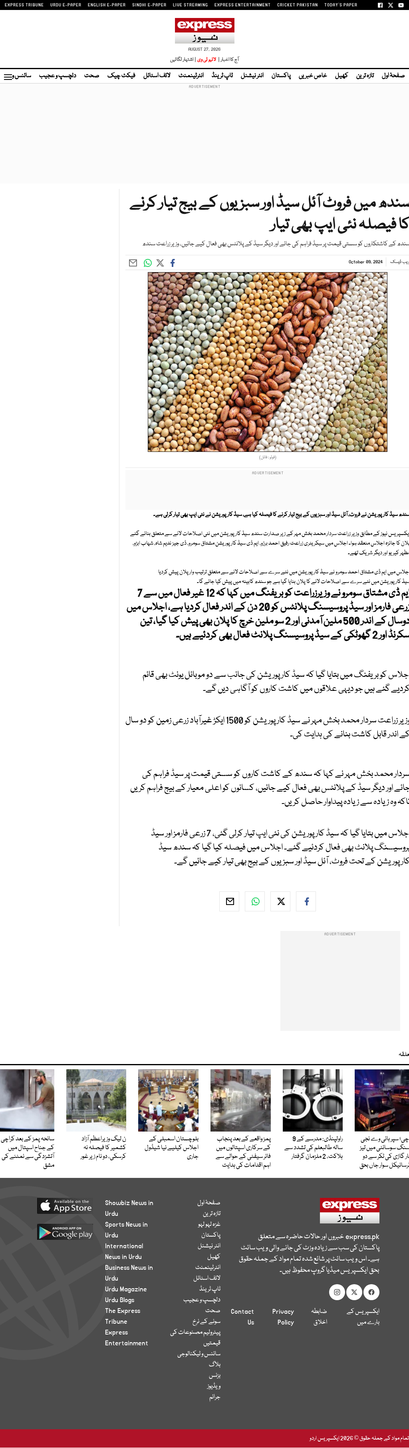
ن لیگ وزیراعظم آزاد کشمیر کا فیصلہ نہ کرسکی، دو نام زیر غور (103, 1148)
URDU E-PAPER (65, 5)
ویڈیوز (213, 1386)
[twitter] (280, 901)
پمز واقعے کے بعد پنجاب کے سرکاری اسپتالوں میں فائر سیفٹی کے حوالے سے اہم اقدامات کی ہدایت (243, 1152)
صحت (91, 76)
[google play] (61, 1231)
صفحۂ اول (393, 76)
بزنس (214, 1375)
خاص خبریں (313, 76)
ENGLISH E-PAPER (107, 5)
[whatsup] (255, 901)
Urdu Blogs (119, 1300)
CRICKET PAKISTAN (297, 5)
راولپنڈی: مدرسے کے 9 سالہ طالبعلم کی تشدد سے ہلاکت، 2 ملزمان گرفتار (313, 1148)
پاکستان (281, 76)
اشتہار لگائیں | (183, 60)
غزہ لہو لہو (209, 1224)
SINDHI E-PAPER (149, 5)
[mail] (229, 901)
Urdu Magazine (126, 1289)
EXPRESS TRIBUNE (24, 5)
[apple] (61, 1205)
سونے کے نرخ (206, 1322)
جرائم (214, 1397)
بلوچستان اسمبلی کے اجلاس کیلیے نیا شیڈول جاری (172, 1148)
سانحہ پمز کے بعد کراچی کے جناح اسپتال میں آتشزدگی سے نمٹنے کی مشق (27, 1152)
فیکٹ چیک (121, 76)
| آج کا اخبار (228, 60)
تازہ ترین (365, 76)
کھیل (341, 76)
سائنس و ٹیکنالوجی (198, 1354)
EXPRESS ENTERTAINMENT (242, 5)
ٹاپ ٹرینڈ (222, 76)
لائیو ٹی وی (206, 60)
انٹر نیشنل (252, 76)
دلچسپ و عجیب (57, 76)
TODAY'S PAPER (340, 5)
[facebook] (306, 901)
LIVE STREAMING (190, 5)
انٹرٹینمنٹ (191, 76)
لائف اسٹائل (157, 76)
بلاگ (214, 1365)
